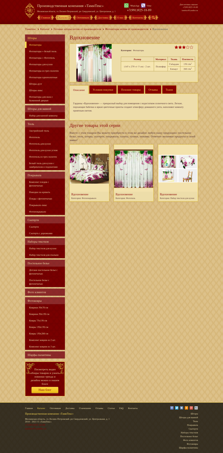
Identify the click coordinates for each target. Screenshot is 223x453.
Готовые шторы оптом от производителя (77, 29)
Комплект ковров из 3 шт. (42, 346)
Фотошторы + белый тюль (42, 51)
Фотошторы (35, 44)
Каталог (63, 17)
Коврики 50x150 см (39, 314)
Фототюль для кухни (40, 143)
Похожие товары (131, 89)
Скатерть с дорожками (40, 233)
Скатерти (33, 220)
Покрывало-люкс (38, 205)
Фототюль (34, 137)
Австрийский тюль (39, 130)
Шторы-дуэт (35, 83)
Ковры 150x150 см (38, 327)
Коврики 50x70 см (38, 307)
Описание (79, 90)
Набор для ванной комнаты (43, 115)
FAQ (121, 408)
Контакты (137, 17)
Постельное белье (38, 263)
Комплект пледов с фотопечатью (39, 183)
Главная (45, 17)
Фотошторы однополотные (43, 77)
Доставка (103, 17)
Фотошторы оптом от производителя (126, 29)
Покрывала (34, 175)
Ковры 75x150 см (38, 320)
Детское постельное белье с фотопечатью (43, 271)
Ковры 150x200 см (38, 333)
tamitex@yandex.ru (190, 10)
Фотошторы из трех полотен (44, 70)
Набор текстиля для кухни (42, 248)
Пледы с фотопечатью (40, 198)
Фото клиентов (37, 292)
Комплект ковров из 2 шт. (42, 340)
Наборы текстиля (38, 241)
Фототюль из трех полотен (43, 156)
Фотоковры (35, 301)
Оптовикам (83, 17)
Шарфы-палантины (39, 355)
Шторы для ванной (39, 109)
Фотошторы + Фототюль (42, 57)
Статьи (111, 408)
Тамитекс (30, 29)
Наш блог (45, 390)
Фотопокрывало (37, 211)
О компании (85, 408)
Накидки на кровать (39, 192)
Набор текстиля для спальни (44, 254)
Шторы (32, 38)
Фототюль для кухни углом (43, 150)
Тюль (31, 124)
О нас (120, 17)
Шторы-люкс (36, 90)
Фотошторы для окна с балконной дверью (41, 98)
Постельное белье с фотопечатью (39, 281)
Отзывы (153, 89)
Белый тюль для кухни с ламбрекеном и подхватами (43, 165)
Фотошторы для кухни (41, 64)
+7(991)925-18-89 (139, 10)
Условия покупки (103, 89)
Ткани (169, 89)
